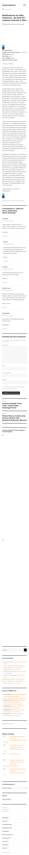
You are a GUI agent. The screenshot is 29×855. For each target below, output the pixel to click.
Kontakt (5, 807)
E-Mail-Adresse (6, 373)
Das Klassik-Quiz (6, 838)
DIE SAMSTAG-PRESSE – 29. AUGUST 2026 (14, 679)
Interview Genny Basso (15, 754)
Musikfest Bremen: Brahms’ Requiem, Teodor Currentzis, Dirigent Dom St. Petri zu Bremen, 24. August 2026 (14, 702)
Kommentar (5, 345)
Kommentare (5, 841)
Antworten (5, 236)
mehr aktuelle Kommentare (8, 723)
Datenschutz (6, 809)
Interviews (4, 821)
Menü (24, 5)
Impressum (6, 811)
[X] (14, 48)
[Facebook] (14, 46)
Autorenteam (5, 844)
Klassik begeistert (9, 5)
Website (4, 379)
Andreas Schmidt (5, 200)
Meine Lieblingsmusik (7, 834)
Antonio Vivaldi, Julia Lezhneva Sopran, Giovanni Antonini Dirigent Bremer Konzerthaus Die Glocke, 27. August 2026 (15, 696)
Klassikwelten (5, 831)
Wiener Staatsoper (20, 200)
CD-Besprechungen (7, 824)
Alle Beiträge (5, 818)
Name (4, 366)
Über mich (4, 848)
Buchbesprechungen (7, 828)
